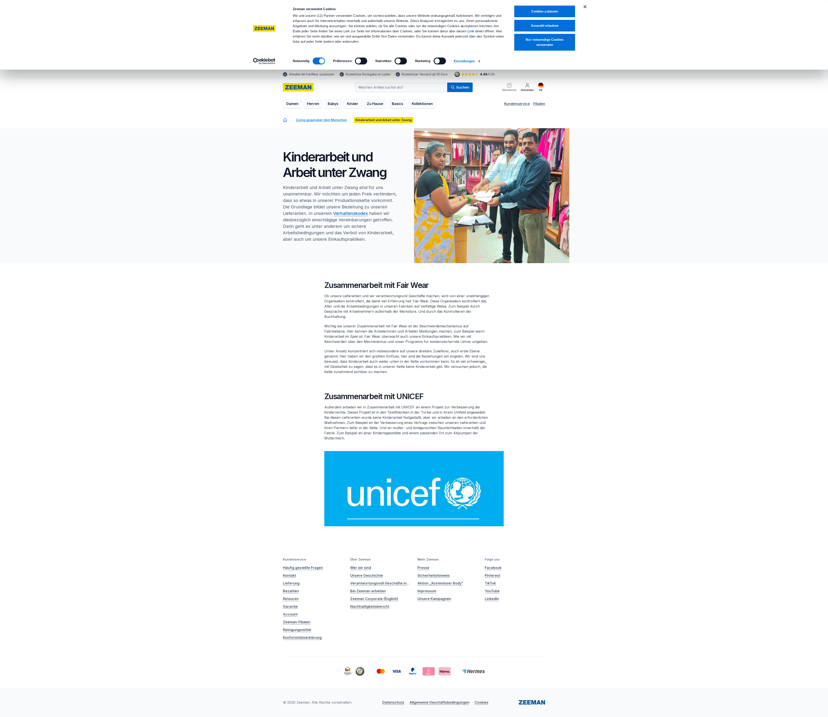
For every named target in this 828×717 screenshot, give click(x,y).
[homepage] (285, 120)
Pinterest (492, 575)
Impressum (426, 591)
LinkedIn (492, 599)
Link (471, 31)
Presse (423, 567)
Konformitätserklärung (302, 637)
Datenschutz (393, 702)
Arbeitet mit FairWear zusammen (311, 74)
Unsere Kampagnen (434, 599)
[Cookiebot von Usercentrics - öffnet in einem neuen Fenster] (264, 61)
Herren (313, 104)
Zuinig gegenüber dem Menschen (321, 120)
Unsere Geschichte (366, 575)
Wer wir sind (360, 567)
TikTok (490, 583)
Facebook (493, 567)
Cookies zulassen (544, 11)
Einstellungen (464, 61)
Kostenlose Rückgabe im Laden (368, 74)
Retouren (291, 599)
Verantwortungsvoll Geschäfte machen (380, 583)
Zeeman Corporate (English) (374, 599)
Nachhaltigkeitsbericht (369, 606)
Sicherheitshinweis (433, 575)
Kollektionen (422, 104)
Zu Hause (375, 104)
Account (290, 614)
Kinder (352, 104)
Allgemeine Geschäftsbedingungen (439, 702)
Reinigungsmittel (297, 630)
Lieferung (291, 583)
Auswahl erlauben (544, 25)
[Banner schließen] (584, 6)
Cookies (481, 702)
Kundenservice (517, 104)
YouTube (492, 591)
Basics (397, 104)
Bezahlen (291, 591)
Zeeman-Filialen (296, 622)
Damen (292, 104)
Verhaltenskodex (350, 213)
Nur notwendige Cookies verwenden (544, 42)
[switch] (361, 61)
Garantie (290, 606)
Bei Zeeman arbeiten (368, 591)
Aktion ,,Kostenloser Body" (440, 583)
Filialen (539, 104)
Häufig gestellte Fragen (303, 567)
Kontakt (289, 575)
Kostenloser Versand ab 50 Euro (425, 74)
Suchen (462, 87)
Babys (333, 104)
